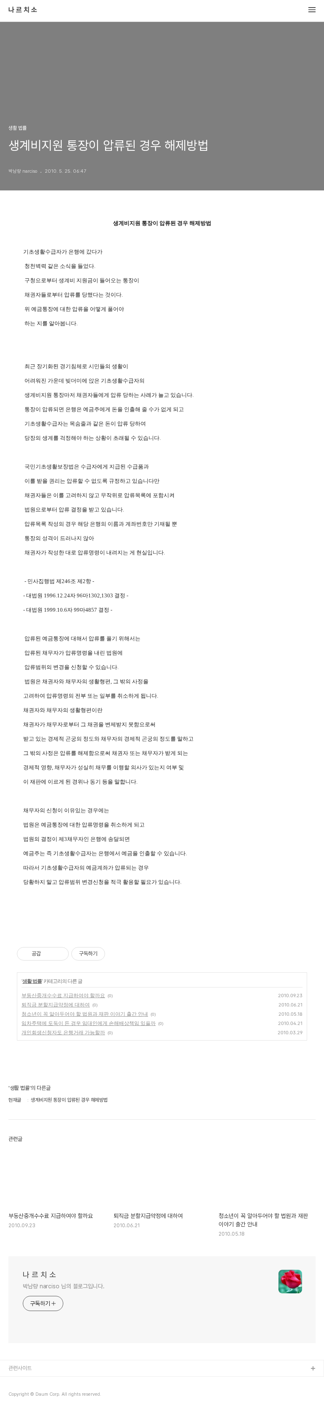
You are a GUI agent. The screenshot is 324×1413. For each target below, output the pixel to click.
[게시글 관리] (59, 953)
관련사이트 (20, 1368)
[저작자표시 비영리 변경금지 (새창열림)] (116, 953)
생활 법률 (32, 981)
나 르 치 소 (22, 10)
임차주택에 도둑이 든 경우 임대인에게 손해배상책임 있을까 (89, 1023)
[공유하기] (48, 953)
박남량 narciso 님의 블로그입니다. (64, 1286)
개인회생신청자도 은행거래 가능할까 (63, 1032)
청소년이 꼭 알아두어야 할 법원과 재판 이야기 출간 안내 (85, 1014)
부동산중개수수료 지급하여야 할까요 (63, 995)
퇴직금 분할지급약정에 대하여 (56, 1004)
